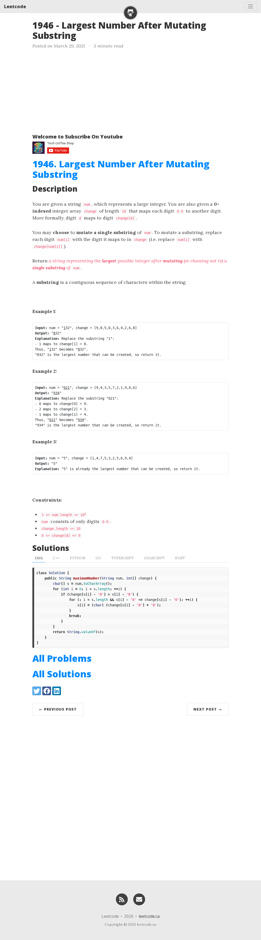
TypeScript (122, 558)
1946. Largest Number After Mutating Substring (121, 169)
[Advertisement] (130, 90)
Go (98, 558)
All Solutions (61, 674)
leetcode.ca (149, 916)
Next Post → (207, 709)
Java (39, 558)
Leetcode (15, 6)
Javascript (154, 558)
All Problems (62, 658)
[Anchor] (82, 34)
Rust (180, 558)
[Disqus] (130, 797)
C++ (56, 558)
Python (77, 558)
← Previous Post (58, 709)
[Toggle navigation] (250, 6)
